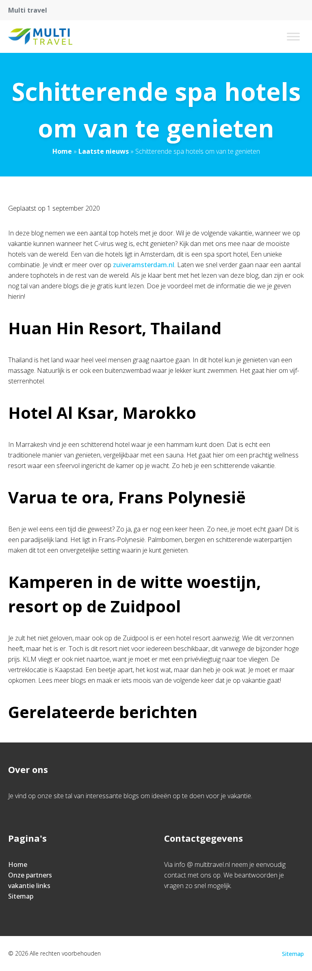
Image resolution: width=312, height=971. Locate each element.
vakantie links (29, 885)
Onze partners (30, 875)
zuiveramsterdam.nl (143, 264)
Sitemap (20, 896)
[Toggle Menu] (293, 36)
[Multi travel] (40, 36)
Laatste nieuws (103, 151)
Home (62, 151)
